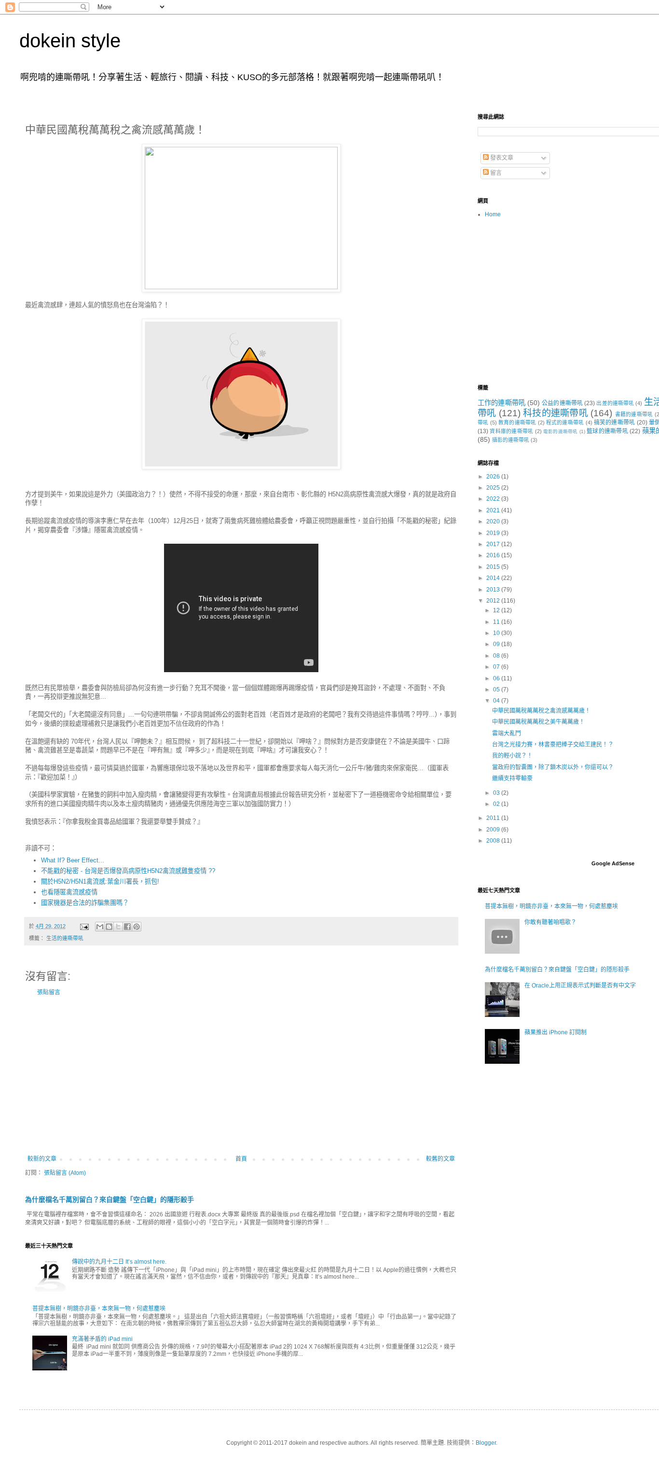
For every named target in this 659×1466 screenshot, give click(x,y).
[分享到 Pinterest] (136, 926)
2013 (493, 589)
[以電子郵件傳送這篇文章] (100, 926)
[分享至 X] (118, 926)
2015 (493, 567)
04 (497, 700)
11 (497, 622)
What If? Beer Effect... (72, 860)
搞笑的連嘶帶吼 (614, 422)
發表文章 (501, 158)
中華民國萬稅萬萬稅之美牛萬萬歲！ (538, 722)
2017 (493, 544)
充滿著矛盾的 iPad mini (102, 1339)
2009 (493, 829)
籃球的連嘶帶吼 (607, 431)
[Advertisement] (241, 1075)
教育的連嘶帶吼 (517, 422)
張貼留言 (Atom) (65, 1173)
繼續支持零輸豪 (512, 778)
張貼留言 (48, 992)
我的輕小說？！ (512, 755)
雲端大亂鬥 (506, 733)
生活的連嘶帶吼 (64, 938)
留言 (495, 172)
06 (497, 678)
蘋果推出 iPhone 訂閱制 (555, 1032)
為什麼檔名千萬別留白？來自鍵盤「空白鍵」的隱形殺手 (109, 1199)
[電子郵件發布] (84, 926)
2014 (493, 578)
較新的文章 (41, 1159)
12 (497, 610)
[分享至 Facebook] (127, 926)
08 (497, 655)
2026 (493, 476)
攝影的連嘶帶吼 (510, 440)
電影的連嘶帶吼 (560, 431)
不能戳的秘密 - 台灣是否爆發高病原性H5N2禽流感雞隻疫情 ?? (128, 870)
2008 (493, 840)
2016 (493, 555)
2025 (493, 487)
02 (497, 804)
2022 (493, 498)
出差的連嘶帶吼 (615, 403)
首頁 (241, 1159)
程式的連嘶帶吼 (565, 422)
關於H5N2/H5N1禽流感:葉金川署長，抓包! (100, 881)
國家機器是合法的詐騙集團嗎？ (85, 902)
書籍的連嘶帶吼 (634, 414)
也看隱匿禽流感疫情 (69, 892)
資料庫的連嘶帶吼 (511, 431)
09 (497, 644)
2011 (493, 818)
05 (497, 689)
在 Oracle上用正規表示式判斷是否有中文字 (580, 985)
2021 (493, 510)
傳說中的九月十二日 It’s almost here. (119, 1261)
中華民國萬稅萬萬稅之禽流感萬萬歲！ (541, 710)
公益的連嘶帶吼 (562, 403)
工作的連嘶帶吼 (501, 403)
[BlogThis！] (109, 926)
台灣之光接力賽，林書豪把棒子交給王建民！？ (553, 744)
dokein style (70, 40)
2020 (493, 521)
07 (497, 666)
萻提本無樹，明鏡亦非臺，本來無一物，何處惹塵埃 (98, 1308)
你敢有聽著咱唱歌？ (550, 922)
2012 (493, 600)
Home (493, 214)
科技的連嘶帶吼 (555, 413)
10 (497, 633)
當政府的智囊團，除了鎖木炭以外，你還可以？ (553, 767)
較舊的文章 (440, 1159)
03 (497, 792)
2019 (493, 533)
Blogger (486, 1442)
